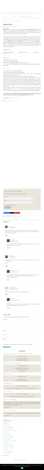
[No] (42, 467)
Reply (6, 235)
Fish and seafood (6, 428)
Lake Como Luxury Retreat (15, 98)
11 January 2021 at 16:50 (13, 289)
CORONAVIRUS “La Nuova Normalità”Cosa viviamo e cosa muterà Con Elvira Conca (22, 370)
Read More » (7, 407)
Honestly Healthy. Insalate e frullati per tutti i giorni (22, 380)
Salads (4, 442)
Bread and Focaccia (7, 427)
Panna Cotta (10, 216)
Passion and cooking (22, 5)
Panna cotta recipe (17, 216)
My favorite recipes (7, 437)
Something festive (6, 444)
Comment (5, 319)
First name (6, 196)
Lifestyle (5, 432)
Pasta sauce (5, 439)
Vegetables (5, 453)
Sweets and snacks (12, 215)
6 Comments (15, 26)
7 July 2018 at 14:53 (12, 227)
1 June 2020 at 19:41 (12, 257)
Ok (22, 468)
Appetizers (5, 425)
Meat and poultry (6, 435)
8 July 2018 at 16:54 (14, 241)
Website (4, 338)
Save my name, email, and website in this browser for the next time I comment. (18, 344)
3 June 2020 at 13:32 (15, 271)
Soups (4, 449)
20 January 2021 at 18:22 (15, 300)
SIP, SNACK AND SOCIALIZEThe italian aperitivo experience (22, 359)
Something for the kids (7, 446)
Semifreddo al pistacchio (15, 89)
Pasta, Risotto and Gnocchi (8, 440)
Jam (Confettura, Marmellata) (9, 430)
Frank (10, 226)
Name (4, 330)
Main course (5, 434)
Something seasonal (7, 447)
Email (5, 200)
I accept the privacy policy (10, 204)
